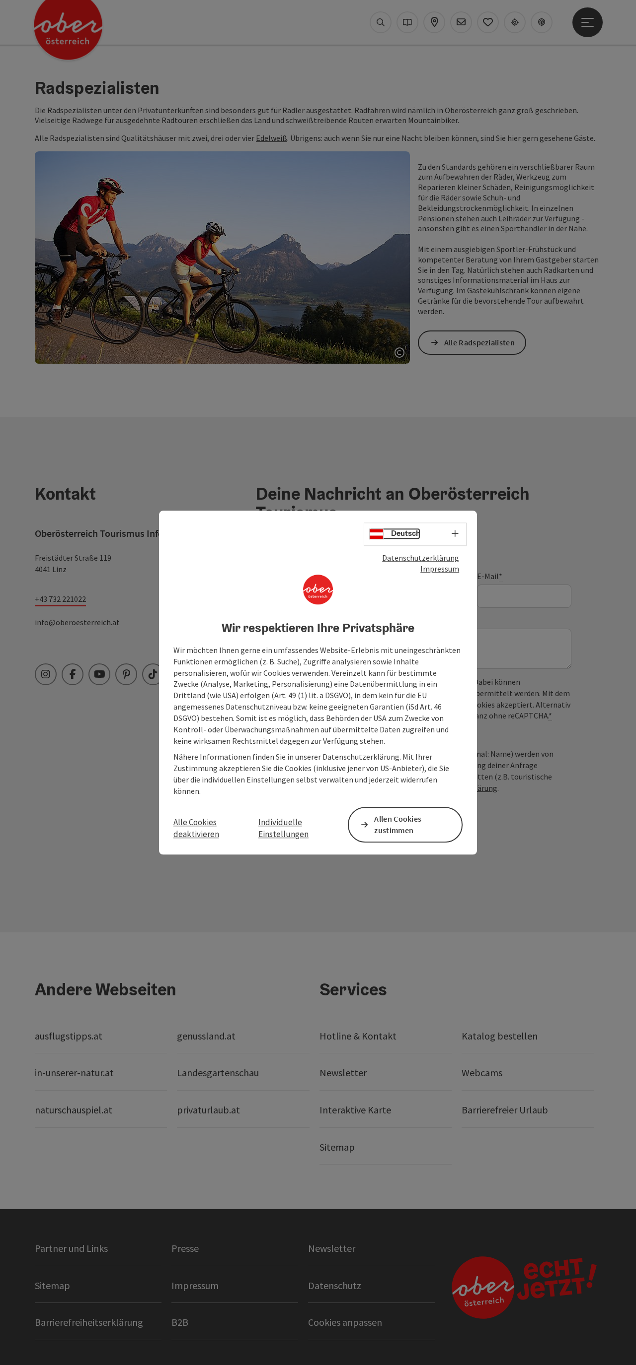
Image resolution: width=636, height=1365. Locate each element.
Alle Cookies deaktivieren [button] (196, 828)
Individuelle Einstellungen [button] (283, 828)
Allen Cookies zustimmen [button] (397, 824)
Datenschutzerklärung (420, 558)
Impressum (439, 569)
